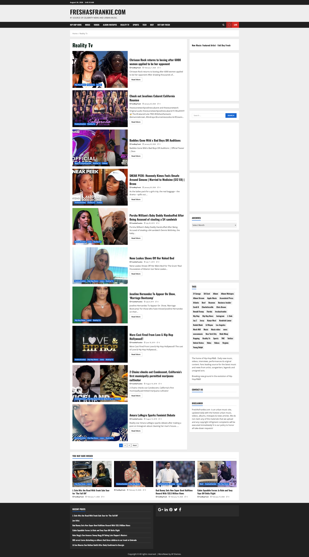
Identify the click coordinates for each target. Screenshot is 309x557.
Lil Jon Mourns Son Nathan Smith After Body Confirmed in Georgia (98, 545)
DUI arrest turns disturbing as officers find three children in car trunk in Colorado (104, 540)
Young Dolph (198, 347)
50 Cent (207, 293)
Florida (209, 311)
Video (209, 342)
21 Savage (197, 293)
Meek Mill (197, 329)
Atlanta (196, 302)
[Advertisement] (214, 148)
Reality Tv (124, 24)
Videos (96, 24)
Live (235, 24)
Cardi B (196, 307)
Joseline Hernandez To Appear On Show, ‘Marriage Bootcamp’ (100, 305)
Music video (215, 329)
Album (215, 293)
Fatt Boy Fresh (163, 24)
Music (87, 24)
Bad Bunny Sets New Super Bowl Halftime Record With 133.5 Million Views (174, 492)
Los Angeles (220, 324)
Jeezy (202, 320)
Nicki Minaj (224, 333)
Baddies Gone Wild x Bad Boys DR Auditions (100, 147)
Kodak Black (198, 324)
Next (135, 445)
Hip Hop (196, 316)
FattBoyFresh (136, 68)
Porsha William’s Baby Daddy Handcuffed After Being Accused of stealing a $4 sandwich (100, 226)
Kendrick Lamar (225, 320)
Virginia (225, 342)
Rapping (196, 338)
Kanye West (211, 320)
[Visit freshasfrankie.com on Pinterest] (170, 510)
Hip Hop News (75, 24)
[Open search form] (223, 24)
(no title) (75, 520)
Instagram (220, 316)
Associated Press (226, 298)
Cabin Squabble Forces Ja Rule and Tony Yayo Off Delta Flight (214, 492)
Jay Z (195, 320)
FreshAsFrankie (136, 223)
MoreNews (163, 554)
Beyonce (211, 302)
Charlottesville (207, 307)
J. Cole (229, 316)
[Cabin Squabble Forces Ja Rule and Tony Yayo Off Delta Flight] (217, 474)
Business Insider (224, 302)
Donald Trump (198, 311)
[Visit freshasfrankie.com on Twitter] (176, 510)
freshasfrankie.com (98, 11)
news (89, 242)
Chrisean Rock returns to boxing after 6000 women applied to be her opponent (100, 69)
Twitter (230, 338)
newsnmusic (198, 333)
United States (198, 342)
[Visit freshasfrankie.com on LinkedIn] (166, 510)
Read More (136, 80)
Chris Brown (221, 307)
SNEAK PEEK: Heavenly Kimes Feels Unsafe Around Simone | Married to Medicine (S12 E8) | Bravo (100, 187)
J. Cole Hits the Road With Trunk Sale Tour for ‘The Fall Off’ (90, 492)
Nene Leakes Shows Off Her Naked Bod (100, 265)
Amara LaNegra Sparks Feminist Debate (100, 422)
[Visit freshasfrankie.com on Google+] (160, 510)
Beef (152, 24)
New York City (211, 333)
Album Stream (198, 298)
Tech (145, 24)
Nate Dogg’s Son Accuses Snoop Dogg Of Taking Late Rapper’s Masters (100, 535)
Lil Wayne (209, 324)
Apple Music (212, 298)
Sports (136, 24)
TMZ (223, 338)
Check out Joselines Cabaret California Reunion (100, 108)
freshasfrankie (80, 124)
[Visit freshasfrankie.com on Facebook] (180, 510)
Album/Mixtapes (110, 24)
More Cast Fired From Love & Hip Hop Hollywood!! (100, 344)
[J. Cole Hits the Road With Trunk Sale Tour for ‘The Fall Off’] (92, 474)
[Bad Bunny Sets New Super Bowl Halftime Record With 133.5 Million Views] (175, 474)
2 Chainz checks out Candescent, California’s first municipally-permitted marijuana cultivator (100, 383)
